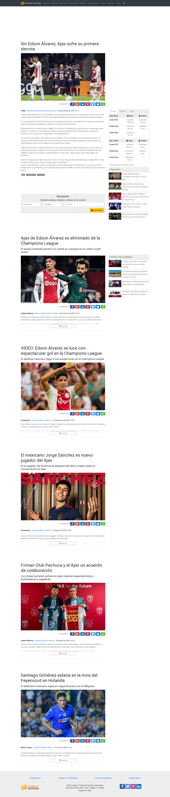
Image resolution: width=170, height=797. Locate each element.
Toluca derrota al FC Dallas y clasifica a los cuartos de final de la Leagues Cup (135, 197)
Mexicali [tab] (123, 111)
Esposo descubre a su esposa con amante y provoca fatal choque (134, 264)
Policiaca (54, 3)
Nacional (63, 3)
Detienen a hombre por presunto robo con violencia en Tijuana (135, 292)
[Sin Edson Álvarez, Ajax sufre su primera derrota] (98, 104)
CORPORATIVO (35, 778)
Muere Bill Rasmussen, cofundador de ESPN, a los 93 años (134, 177)
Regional (46, 3)
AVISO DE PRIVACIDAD (103, 778)
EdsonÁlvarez (31, 175)
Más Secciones (93, 3)
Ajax (23, 175)
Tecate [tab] (131, 111)
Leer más (64, 326)
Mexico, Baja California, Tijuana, (47, 313)
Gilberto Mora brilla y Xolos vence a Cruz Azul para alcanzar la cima (135, 187)
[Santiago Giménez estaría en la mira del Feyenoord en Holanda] (98, 741)
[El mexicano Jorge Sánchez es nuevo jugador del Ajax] (98, 523)
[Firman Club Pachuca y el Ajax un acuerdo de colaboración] (98, 634)
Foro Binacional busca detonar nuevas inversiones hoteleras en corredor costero (135, 274)
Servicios (111, 3)
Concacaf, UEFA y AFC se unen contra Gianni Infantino (134, 205)
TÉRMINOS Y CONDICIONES (68, 778)
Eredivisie (41, 175)
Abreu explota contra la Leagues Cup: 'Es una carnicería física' (135, 215)
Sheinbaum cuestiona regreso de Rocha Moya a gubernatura (135, 282)
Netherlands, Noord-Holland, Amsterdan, (42, 111)
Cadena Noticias (33, 3)
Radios (103, 3)
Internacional (73, 3)
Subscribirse (98, 210)
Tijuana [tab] (113, 111)
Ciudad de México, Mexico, (41, 420)
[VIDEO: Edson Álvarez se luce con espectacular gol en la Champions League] (98, 413)
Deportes (83, 3)
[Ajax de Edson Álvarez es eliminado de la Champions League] (98, 306)
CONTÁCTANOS (135, 778)
